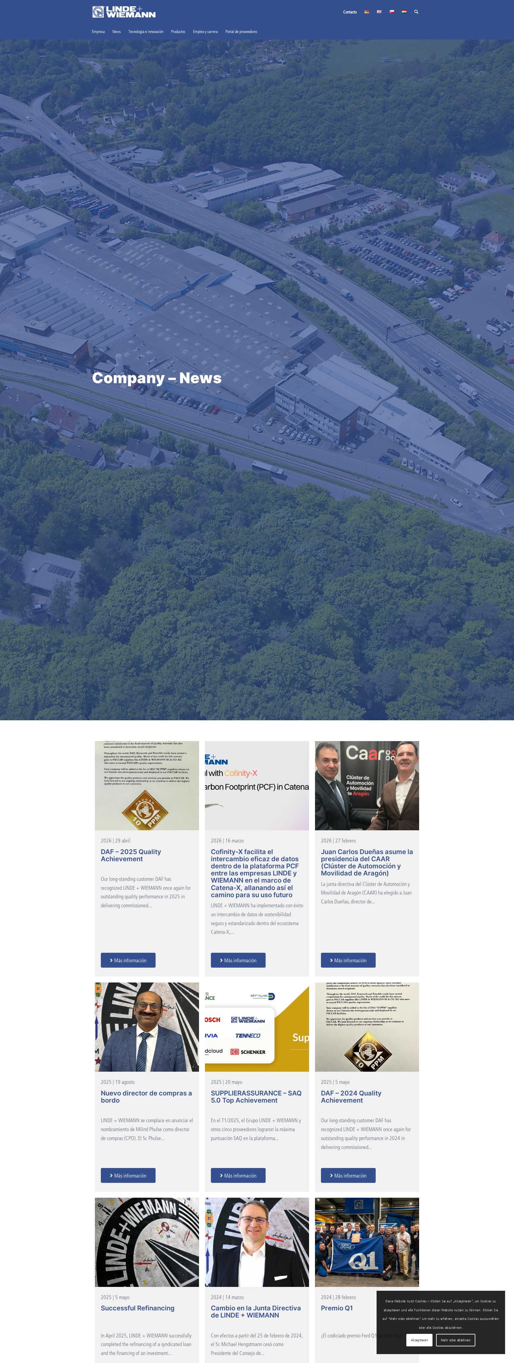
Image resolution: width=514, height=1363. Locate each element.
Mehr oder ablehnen (456, 1340)
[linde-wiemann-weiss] (124, 12)
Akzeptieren (419, 1340)
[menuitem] (350, 12)
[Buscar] (416, 12)
